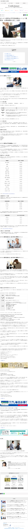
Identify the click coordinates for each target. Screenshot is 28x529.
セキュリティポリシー (21, 528)
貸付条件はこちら (5, 523)
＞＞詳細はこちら (2, 360)
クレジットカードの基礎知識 (18, 12)
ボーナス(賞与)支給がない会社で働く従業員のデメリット (12, 58)
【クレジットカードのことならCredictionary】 (11, 12)
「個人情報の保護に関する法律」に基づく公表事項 (9, 528)
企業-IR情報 (9, 527)
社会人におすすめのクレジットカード (9, 59)
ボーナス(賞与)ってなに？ (8, 53)
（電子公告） (13, 527)
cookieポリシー (17, 528)
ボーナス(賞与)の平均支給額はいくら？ (9, 55)
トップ (3, 12)
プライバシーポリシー (17, 527)
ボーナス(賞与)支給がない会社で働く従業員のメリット (11, 56)
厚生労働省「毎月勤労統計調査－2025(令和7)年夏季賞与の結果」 (9, 193)
